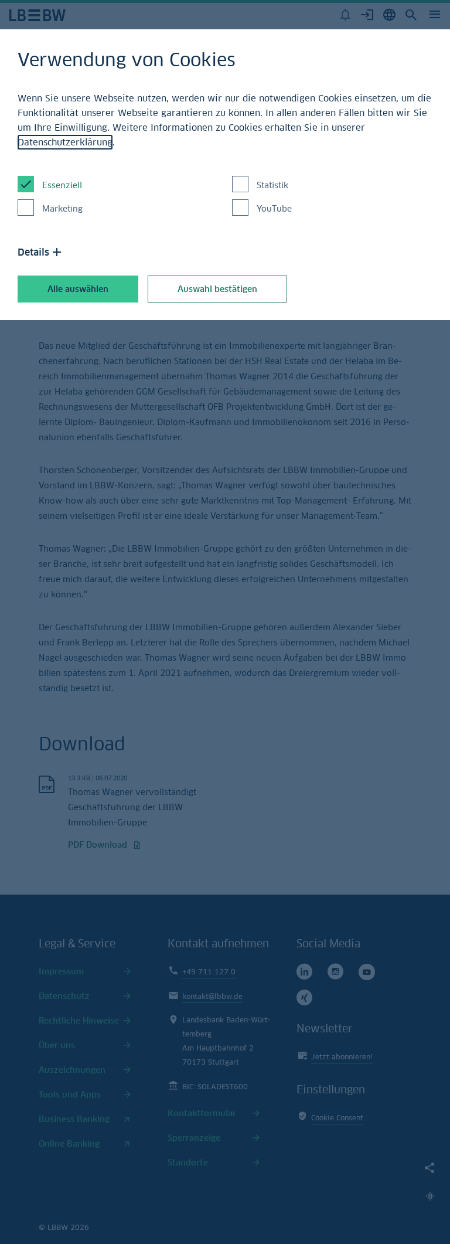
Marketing (62, 208)
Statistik (272, 185)
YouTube (274, 208)
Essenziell (62, 185)
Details (33, 252)
